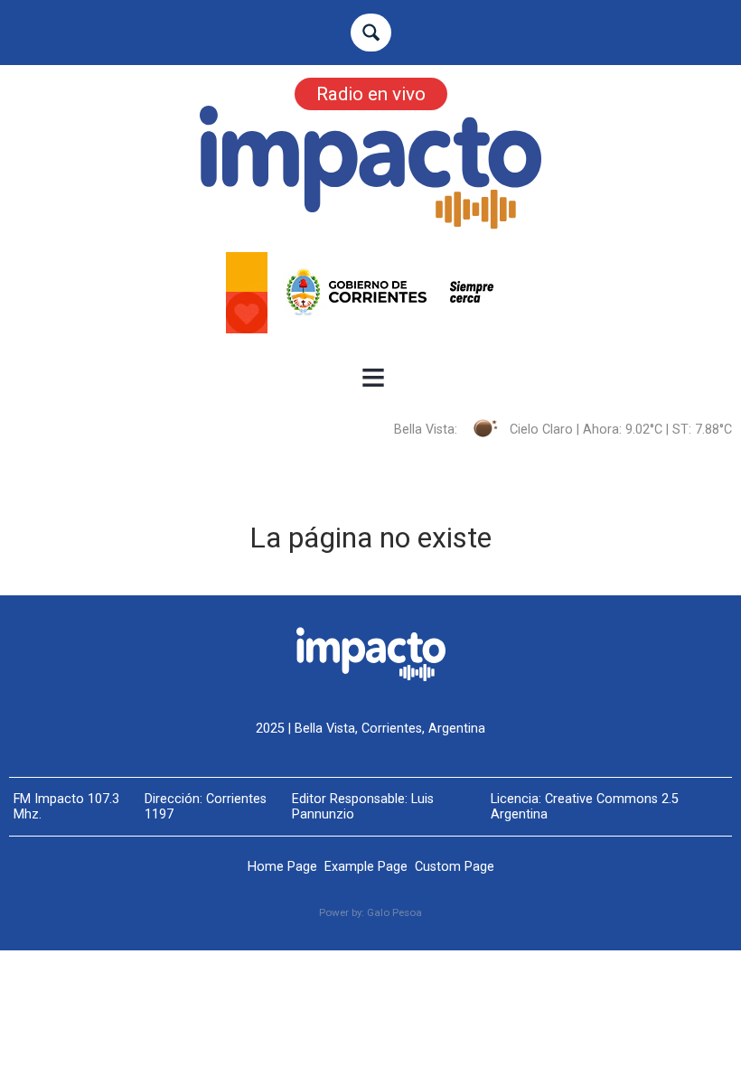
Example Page (366, 866)
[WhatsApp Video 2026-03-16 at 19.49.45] (370, 292)
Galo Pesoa (394, 912)
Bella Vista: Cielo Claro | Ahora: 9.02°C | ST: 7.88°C (563, 429)
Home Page (282, 866)
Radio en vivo (371, 94)
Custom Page (454, 866)
